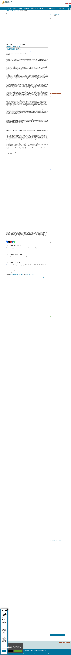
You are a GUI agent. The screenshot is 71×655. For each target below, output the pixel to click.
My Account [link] (52, 653)
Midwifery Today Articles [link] (19, 274)
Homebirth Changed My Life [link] (42, 277)
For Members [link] (42, 8)
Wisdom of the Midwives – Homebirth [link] (13, 277)
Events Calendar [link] (60, 8)
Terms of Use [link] (41, 653)
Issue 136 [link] (27, 274)
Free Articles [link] (12, 274)
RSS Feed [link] (44, 650)
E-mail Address (4, 646)
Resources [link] (26, 8)
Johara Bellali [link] (9, 46)
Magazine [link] (9, 8)
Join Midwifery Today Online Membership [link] (14, 49)
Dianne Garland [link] (13, 46)
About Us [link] (21, 8)
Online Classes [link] (52, 8)
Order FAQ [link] (47, 653)
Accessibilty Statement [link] (34, 653)
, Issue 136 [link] (11, 48)
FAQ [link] (23, 653)
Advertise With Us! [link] (34, 8)
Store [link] (47, 8)
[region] (12, 648)
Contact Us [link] (19, 653)
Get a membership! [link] (55, 14)
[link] (69, 9)
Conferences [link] (15, 8)
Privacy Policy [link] (27, 653)
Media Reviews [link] (31, 274)
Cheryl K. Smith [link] (19, 46)
